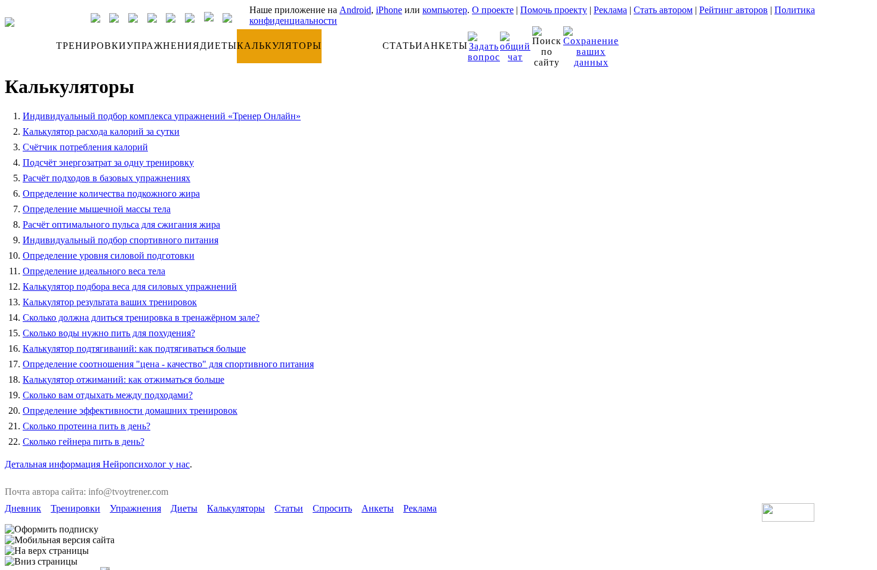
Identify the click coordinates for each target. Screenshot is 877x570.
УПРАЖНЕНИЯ (163, 46)
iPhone (389, 10)
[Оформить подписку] (51, 529)
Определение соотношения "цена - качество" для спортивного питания (168, 364)
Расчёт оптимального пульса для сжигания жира (121, 224)
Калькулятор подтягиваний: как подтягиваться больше (134, 348)
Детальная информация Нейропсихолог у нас (97, 464)
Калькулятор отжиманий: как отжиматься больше (123, 379)
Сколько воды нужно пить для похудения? (109, 333)
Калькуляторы (236, 508)
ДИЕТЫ (218, 46)
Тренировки (75, 508)
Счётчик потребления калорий (85, 147)
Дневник (23, 508)
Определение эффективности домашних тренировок (130, 410)
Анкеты (378, 508)
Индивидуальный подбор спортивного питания (120, 240)
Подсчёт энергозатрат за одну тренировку (108, 162)
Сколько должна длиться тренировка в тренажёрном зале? (141, 317)
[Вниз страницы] (41, 561)
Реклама (610, 10)
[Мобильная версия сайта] (60, 540)
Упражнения (135, 508)
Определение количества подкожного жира (111, 193)
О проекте (493, 10)
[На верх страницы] (47, 551)
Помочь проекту (553, 10)
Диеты (184, 508)
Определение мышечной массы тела (97, 209)
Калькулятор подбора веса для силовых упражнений (130, 286)
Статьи (288, 508)
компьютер (444, 10)
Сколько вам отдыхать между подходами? (108, 395)
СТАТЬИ (402, 46)
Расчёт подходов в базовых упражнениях (106, 178)
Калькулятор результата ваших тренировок (110, 302)
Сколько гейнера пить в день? (83, 441)
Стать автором (663, 10)
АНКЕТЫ (445, 46)
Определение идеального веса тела (94, 271)
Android (355, 10)
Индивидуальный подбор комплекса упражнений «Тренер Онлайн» (162, 116)
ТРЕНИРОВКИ (91, 46)
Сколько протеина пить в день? (86, 426)
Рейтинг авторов (733, 10)
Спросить (332, 508)
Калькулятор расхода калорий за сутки (101, 131)
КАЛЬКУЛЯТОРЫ (279, 46)
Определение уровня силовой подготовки (108, 255)
